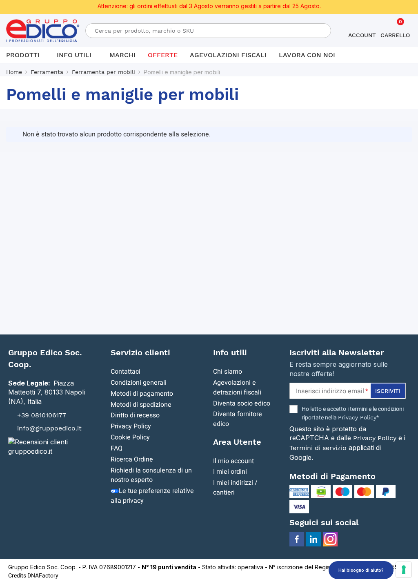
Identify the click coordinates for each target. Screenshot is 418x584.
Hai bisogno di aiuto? (361, 570)
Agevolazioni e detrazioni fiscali (237, 387)
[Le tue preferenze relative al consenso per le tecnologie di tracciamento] (403, 569)
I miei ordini (230, 472)
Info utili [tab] (230, 352)
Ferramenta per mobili (103, 72)
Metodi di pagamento (142, 394)
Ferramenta (47, 72)
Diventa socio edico (241, 403)
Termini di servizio (318, 448)
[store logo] (37, 30)
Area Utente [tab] (237, 442)
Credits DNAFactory (33, 575)
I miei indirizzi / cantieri (235, 487)
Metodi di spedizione (141, 405)
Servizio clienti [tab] (140, 352)
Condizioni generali (139, 383)
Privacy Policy (131, 426)
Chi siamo (227, 372)
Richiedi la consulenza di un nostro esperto (151, 475)
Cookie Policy (130, 437)
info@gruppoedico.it (49, 428)
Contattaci (125, 372)
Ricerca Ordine (132, 459)
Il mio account (233, 461)
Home (14, 72)
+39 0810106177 (41, 415)
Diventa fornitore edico (237, 419)
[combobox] (208, 30)
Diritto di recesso (135, 415)
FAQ (116, 448)
